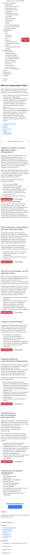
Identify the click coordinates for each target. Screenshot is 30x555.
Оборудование (7, 531)
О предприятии (7, 74)
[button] (12, 3)
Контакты (5, 75)
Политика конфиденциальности (9, 519)
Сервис (5, 130)
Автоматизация (7, 134)
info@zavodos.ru (10, 1)
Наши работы (7, 72)
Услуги (5, 70)
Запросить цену (25, 39)
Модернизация (7, 132)
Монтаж (5, 127)
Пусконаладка (7, 129)
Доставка (5, 125)
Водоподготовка (7, 529)
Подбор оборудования (9, 124)
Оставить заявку (7, 199)
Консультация (19, 199)
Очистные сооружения (9, 527)
